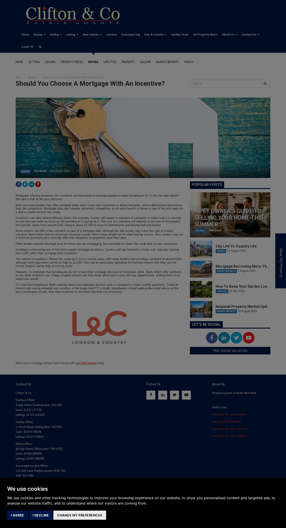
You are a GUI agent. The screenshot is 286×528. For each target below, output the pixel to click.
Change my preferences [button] (79, 515)
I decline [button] (41, 515)
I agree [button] (17, 515)
